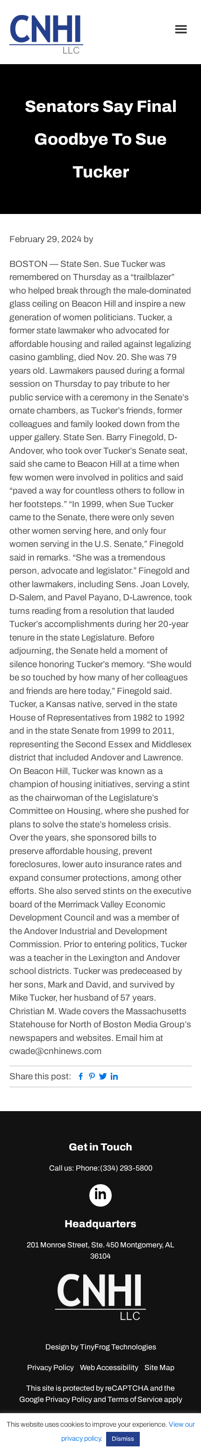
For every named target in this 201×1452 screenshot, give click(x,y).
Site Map (159, 1367)
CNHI (46, 34)
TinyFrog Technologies (118, 1347)
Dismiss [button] (123, 1439)
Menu (182, 29)
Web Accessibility (109, 1367)
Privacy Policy (50, 1367)
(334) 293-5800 (126, 1168)
